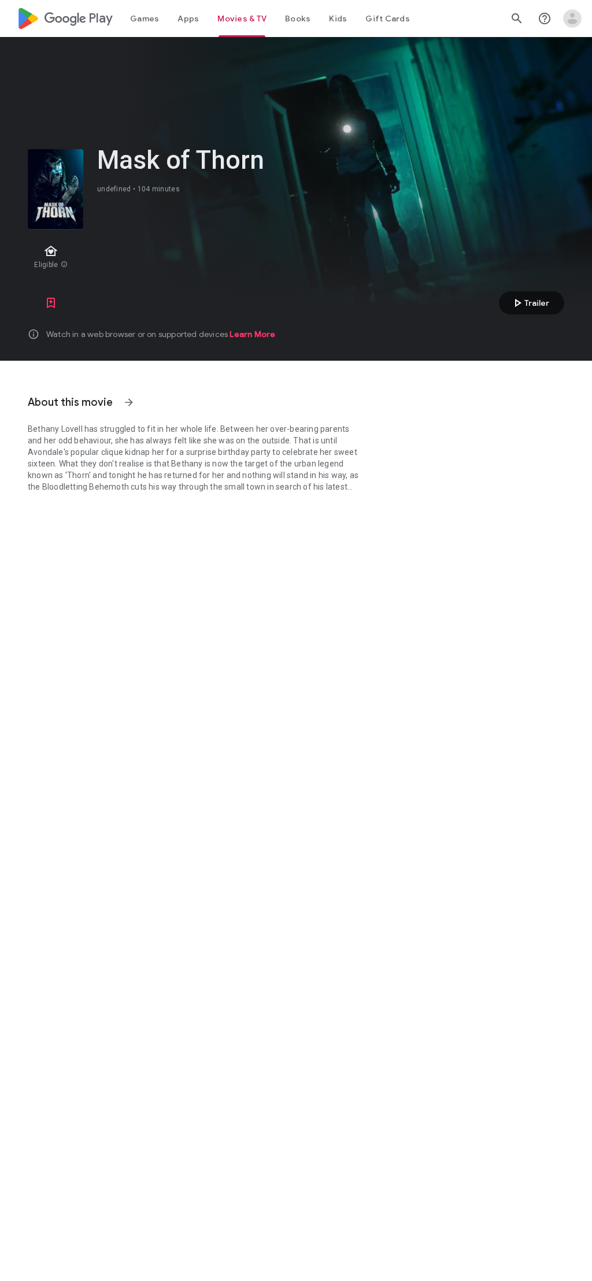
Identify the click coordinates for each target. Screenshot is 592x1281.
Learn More (252, 334)
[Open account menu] (572, 18)
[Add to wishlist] (51, 303)
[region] (224, 258)
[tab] (144, 18)
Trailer (529, 303)
